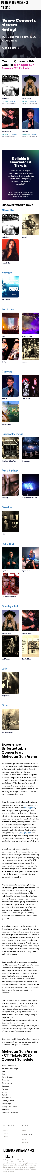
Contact (24, 1139)
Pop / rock (8, 309)
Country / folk (10, 606)
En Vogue (5, 1086)
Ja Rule (5, 1095)
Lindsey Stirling (8, 1101)
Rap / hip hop (10, 470)
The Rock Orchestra (10, 1112)
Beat (4, 1071)
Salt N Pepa (6, 1104)
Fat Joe (5, 1089)
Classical (7, 507)
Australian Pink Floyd (10, 1068)
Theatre (5, 1137)
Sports (5, 1133)
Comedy (7, 371)
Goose (4, 1092)
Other (5, 705)
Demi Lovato (7, 1083)
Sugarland (5, 1109)
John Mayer (6, 1098)
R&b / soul (8, 543)
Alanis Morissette (9, 1066)
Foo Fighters (29, 808)
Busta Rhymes (7, 1077)
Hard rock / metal (12, 434)
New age (7, 272)
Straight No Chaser (9, 1107)
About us (25, 1142)
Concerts (6, 1130)
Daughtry (5, 1080)
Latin (4, 668)
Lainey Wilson (25, 833)
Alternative (8, 210)
